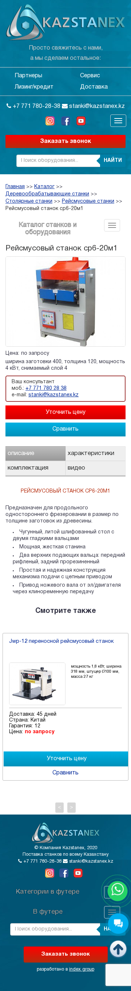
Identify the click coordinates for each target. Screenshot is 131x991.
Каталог (44, 186)
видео (76, 468)
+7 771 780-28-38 (35, 106)
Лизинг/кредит (34, 87)
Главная (15, 186)
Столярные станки (28, 201)
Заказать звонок (65, 141)
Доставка (94, 87)
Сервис (90, 75)
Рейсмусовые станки (88, 201)
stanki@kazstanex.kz (96, 106)
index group (81, 969)
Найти (113, 160)
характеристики (91, 453)
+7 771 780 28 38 (46, 388)
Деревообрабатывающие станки (47, 194)
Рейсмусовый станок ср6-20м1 (44, 208)
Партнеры (28, 75)
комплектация (28, 468)
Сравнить (65, 429)
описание (21, 453)
